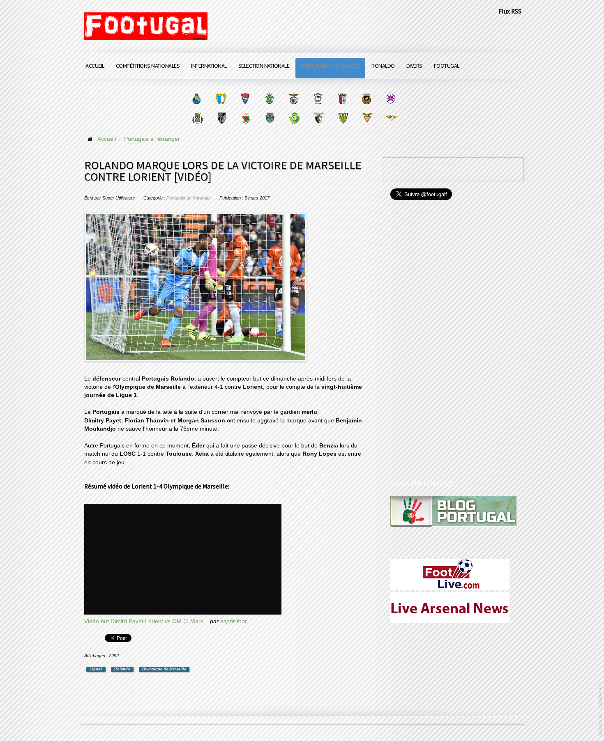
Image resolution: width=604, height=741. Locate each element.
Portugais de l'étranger (188, 197)
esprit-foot (233, 621)
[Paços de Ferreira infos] (246, 118)
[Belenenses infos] (390, 98)
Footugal (446, 65)
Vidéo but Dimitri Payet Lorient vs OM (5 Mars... (146, 621)
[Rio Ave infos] (366, 98)
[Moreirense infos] (391, 118)
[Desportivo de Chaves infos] (270, 118)
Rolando (122, 669)
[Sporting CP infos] (269, 98)
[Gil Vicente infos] (245, 98)
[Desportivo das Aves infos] (367, 118)
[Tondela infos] (343, 118)
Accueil (94, 65)
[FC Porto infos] (196, 98)
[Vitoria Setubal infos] (294, 118)
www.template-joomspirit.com (600, 710)
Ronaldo (383, 65)
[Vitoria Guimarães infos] (221, 118)
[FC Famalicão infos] (221, 98)
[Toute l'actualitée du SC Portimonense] (318, 118)
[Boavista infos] (197, 118)
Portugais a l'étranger (330, 65)
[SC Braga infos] (342, 98)
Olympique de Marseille (164, 669)
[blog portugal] (453, 511)
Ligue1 (96, 669)
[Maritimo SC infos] (318, 98)
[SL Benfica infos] (293, 98)
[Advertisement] (452, 341)
